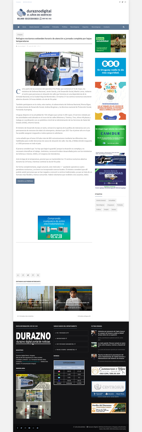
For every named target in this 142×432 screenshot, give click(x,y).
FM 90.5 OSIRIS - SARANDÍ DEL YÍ (66, 349)
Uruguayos (110, 205)
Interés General (34, 27)
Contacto (18, 2)
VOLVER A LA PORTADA (25, 181)
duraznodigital (21, 46)
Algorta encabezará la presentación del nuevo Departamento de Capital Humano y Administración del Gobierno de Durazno (111, 356)
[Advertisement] (54, 200)
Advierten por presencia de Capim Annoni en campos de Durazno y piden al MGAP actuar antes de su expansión (111, 333)
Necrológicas (74, 27)
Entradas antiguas (83, 316)
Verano (114, 209)
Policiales (55, 27)
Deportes (85, 27)
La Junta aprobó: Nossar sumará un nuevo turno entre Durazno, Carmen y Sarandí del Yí (111, 345)
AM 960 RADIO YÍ (61, 338)
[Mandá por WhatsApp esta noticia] (18, 275)
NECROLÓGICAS (27, 2)
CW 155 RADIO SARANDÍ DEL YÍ (65, 344)
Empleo (106, 209)
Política (64, 27)
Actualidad (45, 27)
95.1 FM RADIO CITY (62, 333)
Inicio (24, 27)
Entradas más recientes (26, 316)
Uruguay (20, 34)
